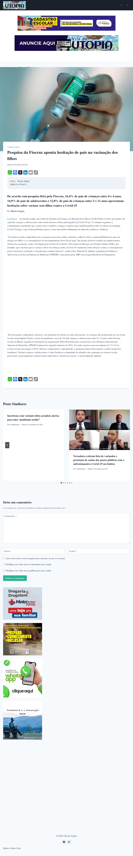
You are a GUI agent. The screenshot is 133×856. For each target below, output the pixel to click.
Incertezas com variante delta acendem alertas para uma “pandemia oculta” (33, 417)
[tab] (61, 482)
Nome (7, 551)
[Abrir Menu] (121, 5)
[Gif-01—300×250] (22, 603)
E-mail (73, 551)
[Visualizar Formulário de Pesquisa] (127, 5)
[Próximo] (126, 445)
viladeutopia (14, 424)
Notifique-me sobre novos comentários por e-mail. (29, 564)
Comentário (10, 516)
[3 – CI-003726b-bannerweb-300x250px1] (22, 639)
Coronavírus (13, 147)
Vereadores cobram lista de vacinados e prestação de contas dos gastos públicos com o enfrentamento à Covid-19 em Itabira (98, 460)
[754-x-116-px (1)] (66, 29)
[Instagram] (69, 842)
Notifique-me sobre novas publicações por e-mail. (28, 570)
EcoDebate (12, 218)
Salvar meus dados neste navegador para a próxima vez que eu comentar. (35, 558)
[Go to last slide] (7, 445)
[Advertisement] (66, 278)
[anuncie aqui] (66, 50)
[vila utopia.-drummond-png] (22, 720)
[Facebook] (64, 842)
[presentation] (99, 430)
